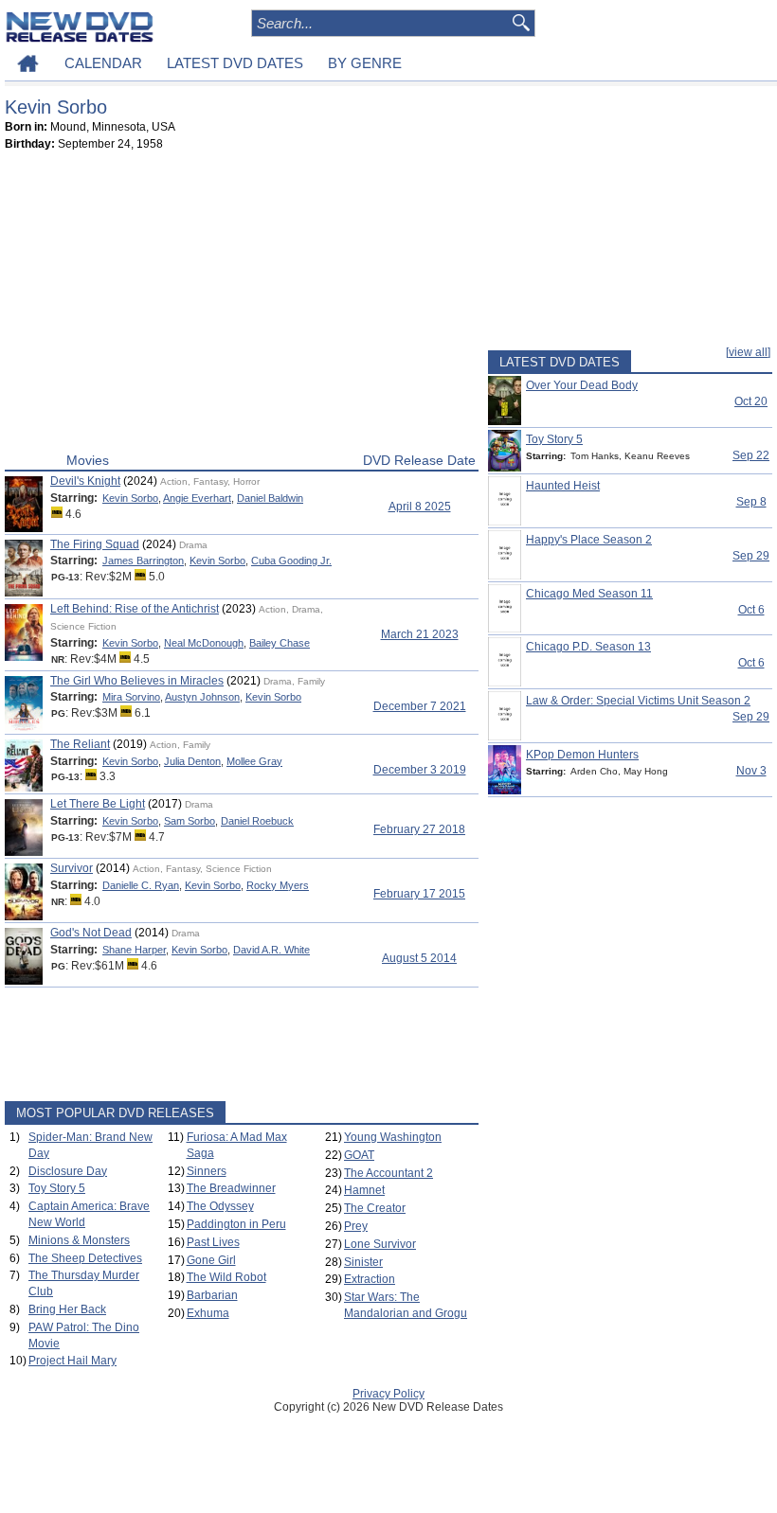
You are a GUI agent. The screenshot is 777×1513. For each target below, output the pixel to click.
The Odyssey (220, 1206)
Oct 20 (751, 401)
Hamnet (364, 1190)
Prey (356, 1226)
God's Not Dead (91, 932)
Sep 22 (750, 455)
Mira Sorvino (131, 697)
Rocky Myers (277, 885)
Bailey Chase (279, 643)
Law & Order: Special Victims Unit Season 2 (638, 700)
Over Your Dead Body (582, 385)
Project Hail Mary (72, 1360)
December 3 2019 (419, 769)
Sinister (363, 1262)
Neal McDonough (204, 643)
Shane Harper (134, 949)
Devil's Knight (85, 481)
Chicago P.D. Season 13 (588, 646)
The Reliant (80, 744)
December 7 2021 (419, 706)
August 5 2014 (419, 958)
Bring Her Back (67, 1309)
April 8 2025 (419, 506)
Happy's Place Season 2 (589, 539)
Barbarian (212, 1295)
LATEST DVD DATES (235, 63)
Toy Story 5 (56, 1188)
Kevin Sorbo (130, 498)
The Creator (375, 1208)
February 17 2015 (419, 893)
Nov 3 (751, 770)
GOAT (359, 1155)
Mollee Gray (254, 761)
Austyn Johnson (202, 697)
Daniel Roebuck (257, 821)
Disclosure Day (67, 1171)
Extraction (369, 1279)
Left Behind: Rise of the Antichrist (134, 608)
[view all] (748, 352)
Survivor (71, 868)
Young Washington (393, 1137)
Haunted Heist (563, 485)
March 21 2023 (420, 634)
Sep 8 (751, 501)
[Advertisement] (242, 305)
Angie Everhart (197, 498)
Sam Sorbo (189, 821)
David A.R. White (271, 949)
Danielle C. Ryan (140, 885)
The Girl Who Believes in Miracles (137, 680)
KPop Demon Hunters (582, 754)
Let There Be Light (97, 803)
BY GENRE (365, 63)
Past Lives (213, 1242)
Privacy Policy (388, 1393)
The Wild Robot (226, 1277)
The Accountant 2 (388, 1173)
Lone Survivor (380, 1244)
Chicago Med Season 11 (589, 593)
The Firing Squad (94, 544)
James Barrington (143, 560)
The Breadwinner (231, 1188)
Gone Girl (211, 1260)
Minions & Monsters (79, 1240)
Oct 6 (751, 609)
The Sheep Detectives (85, 1258)
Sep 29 (750, 555)
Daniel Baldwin (270, 498)
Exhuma (208, 1313)
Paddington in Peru (236, 1224)
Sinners (206, 1171)
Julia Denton (192, 761)
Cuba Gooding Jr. (291, 560)
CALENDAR (103, 63)
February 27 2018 (419, 829)
